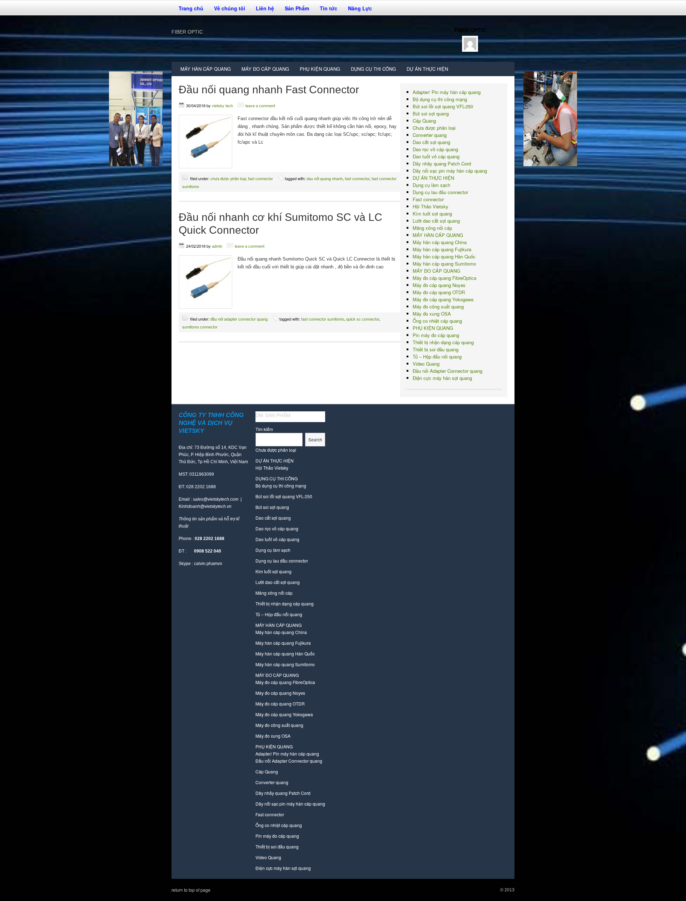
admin (217, 246)
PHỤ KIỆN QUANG (317, 70)
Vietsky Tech (222, 105)
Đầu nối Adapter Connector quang (239, 319)
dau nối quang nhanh (325, 178)
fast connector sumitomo (322, 319)
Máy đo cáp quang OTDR (439, 292)
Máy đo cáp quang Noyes (439, 285)
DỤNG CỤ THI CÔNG (371, 70)
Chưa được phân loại (228, 178)
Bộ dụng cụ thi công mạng (440, 99)
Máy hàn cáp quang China (440, 242)
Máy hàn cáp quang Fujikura (442, 249)
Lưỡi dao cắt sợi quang (436, 220)
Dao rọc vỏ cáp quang (435, 149)
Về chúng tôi (227, 10)
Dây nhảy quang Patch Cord (442, 163)
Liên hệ (265, 8)
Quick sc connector (362, 319)
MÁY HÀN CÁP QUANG (203, 70)
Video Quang (426, 363)
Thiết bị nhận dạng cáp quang (443, 342)
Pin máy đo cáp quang (436, 335)
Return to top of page (191, 890)
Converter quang (430, 135)
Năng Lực (360, 8)
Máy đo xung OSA (432, 313)
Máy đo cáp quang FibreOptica (444, 277)
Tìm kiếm (264, 429)
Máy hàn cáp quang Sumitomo (444, 263)
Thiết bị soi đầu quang (435, 349)
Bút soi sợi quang (431, 113)
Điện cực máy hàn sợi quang (442, 378)
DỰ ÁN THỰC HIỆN (427, 68)
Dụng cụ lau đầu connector (440, 192)
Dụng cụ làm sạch (431, 185)
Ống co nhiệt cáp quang (437, 320)
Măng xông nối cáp (432, 227)
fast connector (357, 178)
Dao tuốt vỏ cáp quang (436, 156)
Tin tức (328, 8)
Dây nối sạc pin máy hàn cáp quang (450, 170)
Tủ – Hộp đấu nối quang (437, 356)
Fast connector (260, 178)
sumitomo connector (200, 327)
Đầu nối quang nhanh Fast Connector (269, 89)
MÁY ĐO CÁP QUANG (262, 70)
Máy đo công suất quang (438, 306)
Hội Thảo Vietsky (430, 206)
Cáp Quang (424, 120)
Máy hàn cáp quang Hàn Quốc (444, 256)
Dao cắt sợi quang (431, 142)
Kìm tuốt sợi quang (432, 213)
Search (315, 439)
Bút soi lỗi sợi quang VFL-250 (443, 106)
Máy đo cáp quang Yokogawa (443, 299)
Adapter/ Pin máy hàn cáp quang (447, 92)
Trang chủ (191, 8)
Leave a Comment (260, 105)
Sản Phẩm (294, 10)
